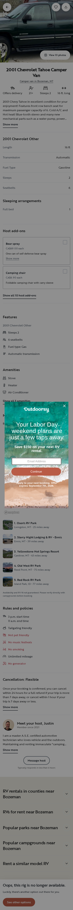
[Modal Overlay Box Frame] (36, 455)
